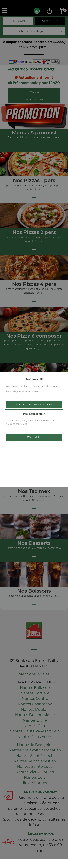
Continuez (34, 437)
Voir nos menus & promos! (34, 404)
